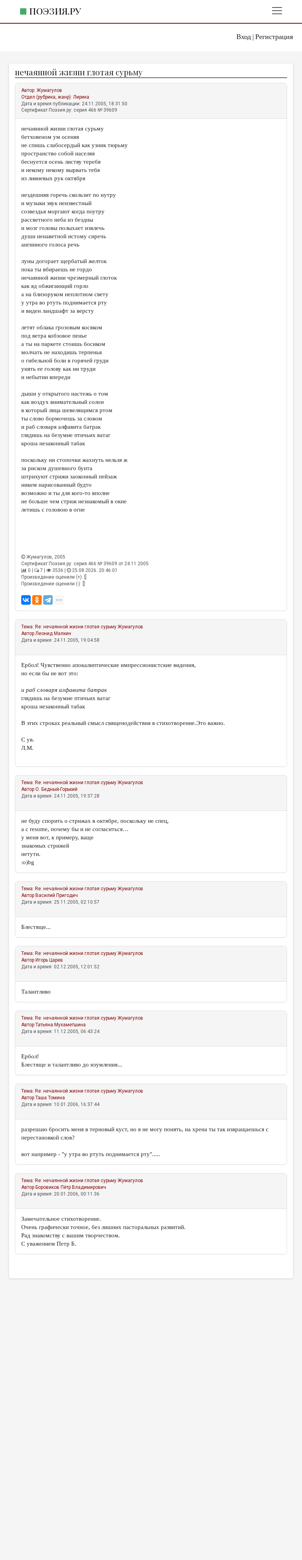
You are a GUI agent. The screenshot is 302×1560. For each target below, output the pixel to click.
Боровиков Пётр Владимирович (70, 1187)
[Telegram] (48, 600)
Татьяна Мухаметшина (60, 1025)
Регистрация (274, 37)
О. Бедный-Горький (56, 789)
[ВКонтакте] (26, 600)
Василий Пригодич (56, 895)
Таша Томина (50, 1097)
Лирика (81, 97)
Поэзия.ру (55, 11)
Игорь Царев (49, 960)
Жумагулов (49, 90)
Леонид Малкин (53, 633)
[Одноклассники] (37, 600)
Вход (243, 37)
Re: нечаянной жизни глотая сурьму (75, 627)
